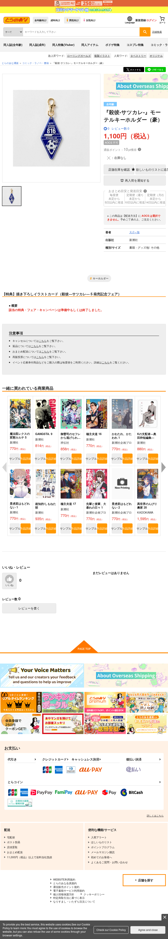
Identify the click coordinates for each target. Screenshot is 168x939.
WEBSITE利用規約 (64, 879)
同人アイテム (89, 45)
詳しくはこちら (155, 815)
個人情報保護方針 (63, 894)
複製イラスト (102, 55)
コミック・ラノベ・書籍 (35, 63)
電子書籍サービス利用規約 (69, 890)
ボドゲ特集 (112, 45)
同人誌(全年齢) (13, 45)
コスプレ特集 (135, 45)
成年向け (55, 20)
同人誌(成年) (37, 45)
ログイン (151, 20)
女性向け (91, 20)
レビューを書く (29, 608)
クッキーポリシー (94, 894)
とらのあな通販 (10, 63)
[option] (51, 128)
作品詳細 (25, 458)
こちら (43, 340)
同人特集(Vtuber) (63, 45)
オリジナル (156, 55)
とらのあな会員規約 (65, 883)
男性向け (74, 20)
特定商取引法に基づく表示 (69, 897)
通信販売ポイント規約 (66, 887)
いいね (9, 585)
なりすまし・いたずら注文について (74, 901)
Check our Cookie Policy (111, 930)
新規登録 (140, 20)
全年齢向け (41, 20)
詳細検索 (157, 31)
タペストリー (138, 55)
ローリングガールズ (79, 55)
